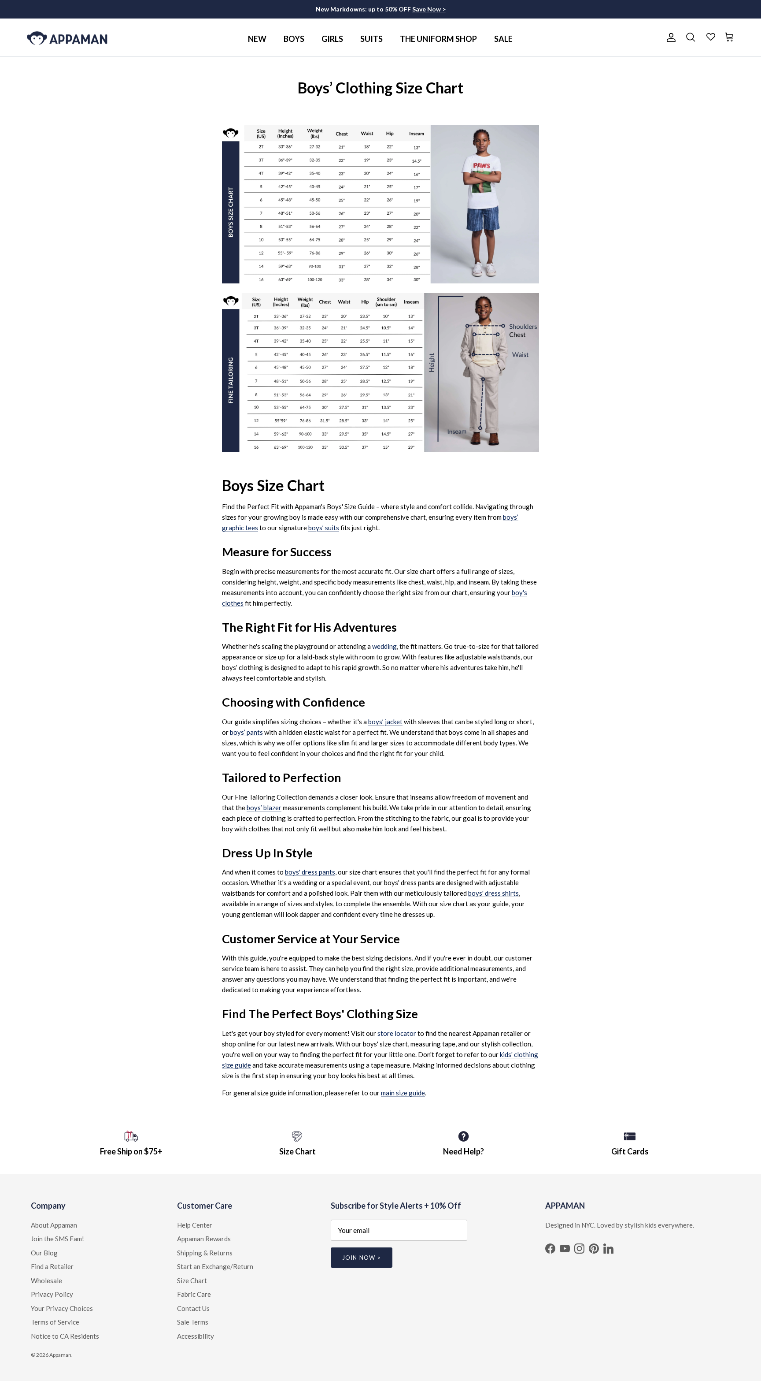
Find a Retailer (52, 1266)
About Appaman (54, 1225)
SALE (503, 39)
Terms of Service (55, 1322)
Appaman (60, 1354)
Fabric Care (194, 1294)
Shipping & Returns (205, 1253)
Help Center (194, 1225)
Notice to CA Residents (65, 1336)
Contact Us (193, 1308)
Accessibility (195, 1336)
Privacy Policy (52, 1294)
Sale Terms (192, 1322)
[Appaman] (67, 37)
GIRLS (332, 39)
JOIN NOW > (361, 1257)
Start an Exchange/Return (215, 1266)
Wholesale (46, 1280)
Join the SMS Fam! (57, 1239)
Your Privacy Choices (62, 1308)
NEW (257, 39)
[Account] (669, 37)
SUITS (371, 39)
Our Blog (44, 1253)
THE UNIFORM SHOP (438, 39)
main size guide (403, 1093)
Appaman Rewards (204, 1239)
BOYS (294, 39)
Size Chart (192, 1280)
